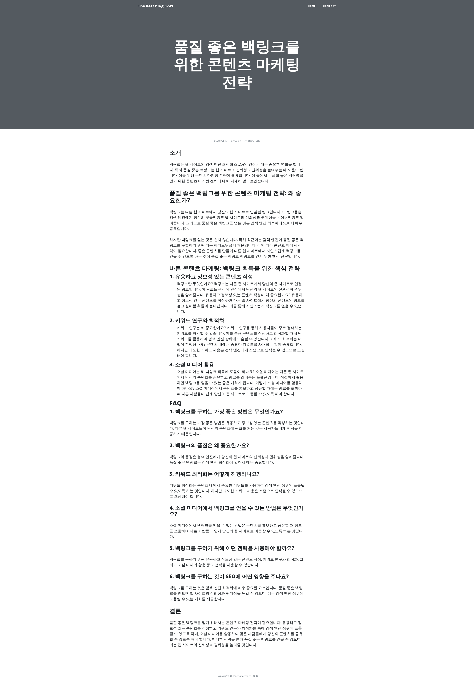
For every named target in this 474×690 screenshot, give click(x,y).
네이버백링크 (288, 217)
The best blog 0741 (155, 6)
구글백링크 (215, 217)
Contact (329, 6)
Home (312, 6)
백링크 (233, 256)
